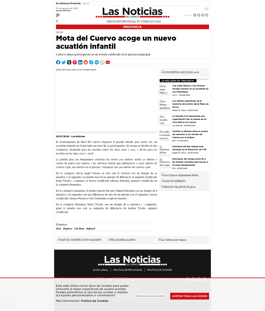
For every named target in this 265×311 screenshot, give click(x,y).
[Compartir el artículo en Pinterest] (75, 62)
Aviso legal (100, 270)
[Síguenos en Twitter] (199, 15)
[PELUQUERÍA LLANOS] (121, 239)
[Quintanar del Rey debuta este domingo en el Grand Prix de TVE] (165, 150)
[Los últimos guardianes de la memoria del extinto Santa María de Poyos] (165, 104)
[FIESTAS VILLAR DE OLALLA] (178, 186)
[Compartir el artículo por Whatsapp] (102, 62)
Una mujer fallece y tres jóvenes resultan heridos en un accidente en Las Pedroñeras (190, 89)
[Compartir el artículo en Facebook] (58, 62)
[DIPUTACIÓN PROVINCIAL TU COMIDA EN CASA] (132, 21)
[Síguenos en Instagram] (203, 15)
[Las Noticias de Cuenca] (132, 12)
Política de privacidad (127, 270)
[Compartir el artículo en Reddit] (86, 62)
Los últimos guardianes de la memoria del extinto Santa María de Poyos (190, 104)
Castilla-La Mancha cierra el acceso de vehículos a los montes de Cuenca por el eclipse (190, 134)
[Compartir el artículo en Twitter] (63, 62)
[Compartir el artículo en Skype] (91, 62)
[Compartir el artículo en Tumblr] (69, 62)
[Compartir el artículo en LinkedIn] (80, 62)
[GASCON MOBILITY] (173, 180)
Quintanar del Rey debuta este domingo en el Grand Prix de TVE (189, 148)
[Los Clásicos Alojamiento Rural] (179, 174)
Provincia (132, 27)
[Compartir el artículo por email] (108, 62)
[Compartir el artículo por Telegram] (97, 62)
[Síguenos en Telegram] (207, 15)
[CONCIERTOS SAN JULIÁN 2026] (180, 71)
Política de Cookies (159, 270)
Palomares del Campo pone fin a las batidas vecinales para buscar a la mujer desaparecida (190, 162)
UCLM (86, 3)
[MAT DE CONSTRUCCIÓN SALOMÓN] (79, 239)
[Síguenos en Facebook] (195, 15)
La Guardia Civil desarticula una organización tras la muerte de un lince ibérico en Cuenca (189, 119)
